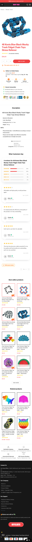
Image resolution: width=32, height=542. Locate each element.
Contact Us (3, 506)
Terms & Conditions (5, 486)
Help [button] (29, 540)
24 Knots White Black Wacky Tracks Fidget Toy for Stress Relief (8, 299)
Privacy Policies (5, 488)
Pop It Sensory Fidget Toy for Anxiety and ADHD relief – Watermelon (23, 372)
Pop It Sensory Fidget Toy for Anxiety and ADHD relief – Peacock (23, 348)
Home (2, 9)
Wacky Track (9, 9)
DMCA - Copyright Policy (7, 490)
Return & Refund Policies (7, 504)
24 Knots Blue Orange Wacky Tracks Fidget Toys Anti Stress (23, 299)
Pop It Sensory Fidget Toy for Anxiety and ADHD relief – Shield (23, 408)
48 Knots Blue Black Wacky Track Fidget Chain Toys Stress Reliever (23, 323)
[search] (27, 5)
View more (16, 382)
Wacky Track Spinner (19, 146)
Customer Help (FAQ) (6, 508)
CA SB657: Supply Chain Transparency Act (11, 492)
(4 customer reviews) (14, 53)
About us (3, 483)
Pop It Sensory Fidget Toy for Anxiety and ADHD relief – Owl (23, 433)
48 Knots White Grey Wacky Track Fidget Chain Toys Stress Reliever (8, 323)
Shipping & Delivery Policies (7, 499)
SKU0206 (16, 143)
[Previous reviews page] (21, 269)
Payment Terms (5, 501)
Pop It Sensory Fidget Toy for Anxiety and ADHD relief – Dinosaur (8, 408)
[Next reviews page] (28, 269)
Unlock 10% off (3, 535)
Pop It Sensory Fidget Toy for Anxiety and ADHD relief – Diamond (8, 348)
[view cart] (30, 5)
